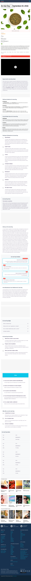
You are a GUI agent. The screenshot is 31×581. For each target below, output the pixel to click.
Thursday (12, 552)
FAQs (1, 539)
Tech (21, 538)
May (11, 535)
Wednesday (12, 551)
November (12, 540)
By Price (21, 546)
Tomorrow (12, 546)
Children (21, 533)
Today (11, 545)
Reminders (2, 541)
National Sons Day (23, 553)
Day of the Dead (22, 551)
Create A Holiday (3, 550)
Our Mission (2, 531)
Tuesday (12, 550)
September (12, 538)
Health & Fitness (22, 534)
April (11, 534)
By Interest (22, 544)
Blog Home (12, 565)
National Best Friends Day (24, 556)
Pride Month (22, 555)
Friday (11, 553)
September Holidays (6, 4)
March (11, 533)
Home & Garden (22, 535)
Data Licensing (3, 552)
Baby (21, 531)
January (12, 531)
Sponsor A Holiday (3, 551)
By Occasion (22, 545)
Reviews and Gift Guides (14, 561)
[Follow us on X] (27, 571)
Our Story (2, 532)
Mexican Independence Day (24, 554)
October (12, 539)
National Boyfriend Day (23, 552)
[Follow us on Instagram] (25, 571)
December (12, 541)
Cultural (2, 36)
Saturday (12, 554)
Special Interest (9, 7)
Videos (2, 542)
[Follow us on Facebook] (23, 571)
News (1, 540)
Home (2, 4)
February (12, 532)
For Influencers (3, 538)
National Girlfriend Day (23, 550)
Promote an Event (3, 546)
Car (20, 532)
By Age (21, 543)
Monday (12, 549)
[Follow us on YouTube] (21, 571)
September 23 (18, 437)
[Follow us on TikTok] (29, 571)
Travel (21, 539)
